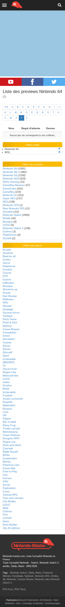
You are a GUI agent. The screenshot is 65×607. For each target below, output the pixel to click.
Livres (6, 491)
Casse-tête (9, 468)
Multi (5, 508)
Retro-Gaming (11, 181)
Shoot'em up (10, 289)
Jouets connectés (13, 398)
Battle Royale (10, 451)
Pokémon (48, 572)
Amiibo (54, 576)
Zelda (31, 572)
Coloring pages (52, 603)
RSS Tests (20, 589)
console (7, 517)
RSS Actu (8, 589)
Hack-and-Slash (12, 445)
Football (7, 395)
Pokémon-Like (11, 464)
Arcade (7, 249)
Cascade (8, 448)
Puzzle (6, 292)
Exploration (9, 488)
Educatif (7, 352)
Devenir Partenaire (28, 600)
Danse (6, 345)
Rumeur (7, 408)
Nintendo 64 (10, 195)
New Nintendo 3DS (14, 208)
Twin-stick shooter (13, 498)
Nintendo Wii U (11, 171)
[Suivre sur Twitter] (54, 82)
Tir (4, 365)
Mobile (6, 218)
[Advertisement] (32, 34)
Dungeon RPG (11, 438)
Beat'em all (9, 256)
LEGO (6, 224)
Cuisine (7, 342)
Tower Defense (11, 435)
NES (5, 201)
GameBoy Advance (14, 185)
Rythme (7, 325)
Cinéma (7, 231)
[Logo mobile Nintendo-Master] (11, 5)
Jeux (18, 603)
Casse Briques (11, 329)
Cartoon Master (25, 579)
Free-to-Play (10, 471)
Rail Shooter (10, 296)
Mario (38, 572)
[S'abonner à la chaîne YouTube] (11, 82)
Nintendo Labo (42, 579)
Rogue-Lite (9, 441)
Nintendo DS (10, 175)
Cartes (6, 259)
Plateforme (9, 266)
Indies (6, 382)
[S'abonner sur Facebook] (32, 82)
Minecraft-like (10, 375)
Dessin (7, 349)
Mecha (7, 461)
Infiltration (8, 282)
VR (4, 415)
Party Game (10, 319)
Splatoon (29, 576)
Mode (6, 388)
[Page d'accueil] (32, 544)
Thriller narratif (11, 428)
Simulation (9, 339)
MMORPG (9, 362)
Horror (6, 262)
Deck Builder (10, 524)
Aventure (8, 252)
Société (7, 238)
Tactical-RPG (10, 494)
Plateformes (10, 234)
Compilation (9, 332)
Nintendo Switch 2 (13, 228)
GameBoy (8, 191)
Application (9, 405)
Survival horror (11, 312)
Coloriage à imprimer (32, 603)
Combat (7, 269)
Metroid (6, 576)
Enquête (7, 401)
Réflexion (8, 299)
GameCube (9, 188)
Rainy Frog (9, 425)
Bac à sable (9, 421)
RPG (5, 302)
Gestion (7, 385)
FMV (5, 481)
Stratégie (8, 309)
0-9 (6, 107)
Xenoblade (17, 576)
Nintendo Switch (12, 214)
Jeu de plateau (11, 527)
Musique (8, 221)
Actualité (8, 211)
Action (6, 335)
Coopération (10, 458)
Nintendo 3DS (11, 178)
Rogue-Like (9, 372)
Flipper (7, 418)
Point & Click (10, 322)
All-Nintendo (46, 600)
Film (5, 474)
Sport (6, 355)
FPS (5, 276)
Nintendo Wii (10, 168)
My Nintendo (9, 579)
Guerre (7, 279)
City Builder (9, 501)
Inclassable (9, 359)
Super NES (9, 198)
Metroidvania (10, 431)
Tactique (7, 315)
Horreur (7, 478)
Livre (5, 411)
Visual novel (10, 368)
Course (7, 272)
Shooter (7, 305)
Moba (6, 454)
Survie (6, 484)
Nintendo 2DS (11, 205)
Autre (6, 521)
